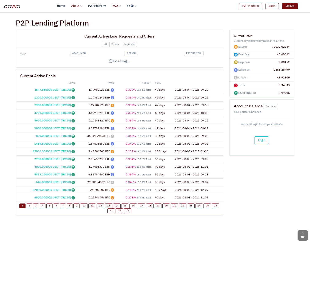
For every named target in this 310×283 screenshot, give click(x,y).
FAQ (115, 5)
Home (61, 5)
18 (149, 206)
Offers (115, 44)
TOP (303, 237)
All (105, 44)
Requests (129, 44)
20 (166, 206)
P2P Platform (97, 5)
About (75, 5)
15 (125, 206)
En (129, 5)
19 (158, 206)
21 (174, 206)
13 (108, 206)
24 (199, 206)
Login (261, 140)
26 (215, 206)
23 (191, 206)
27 (111, 210)
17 (141, 206)
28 (119, 210)
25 (207, 206)
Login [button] (272, 6)
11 (92, 206)
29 (127, 210)
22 (182, 206)
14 (117, 206)
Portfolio (271, 106)
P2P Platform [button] (250, 6)
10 (84, 206)
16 (133, 206)
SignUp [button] (290, 6)
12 (100, 206)
